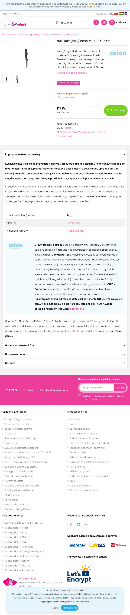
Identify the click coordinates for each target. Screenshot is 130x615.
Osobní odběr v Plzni (15, 541)
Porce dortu (11, 443)
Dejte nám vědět (82, 330)
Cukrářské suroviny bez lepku (20, 466)
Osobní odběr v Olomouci (18, 546)
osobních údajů (113, 396)
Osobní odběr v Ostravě (17, 537)
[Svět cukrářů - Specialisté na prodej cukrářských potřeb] (14, 22)
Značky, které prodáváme (18, 490)
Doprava (74, 424)
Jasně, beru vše (69, 608)
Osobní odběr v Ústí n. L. (17, 565)
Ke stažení (10, 433)
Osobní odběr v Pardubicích (19, 570)
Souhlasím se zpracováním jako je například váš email (105, 398)
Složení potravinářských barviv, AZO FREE (27, 452)
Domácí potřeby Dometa (18, 509)
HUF (22, 14)
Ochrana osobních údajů (83, 490)
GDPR (72, 480)
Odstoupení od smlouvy (82, 457)
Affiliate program (79, 471)
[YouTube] (86, 524)
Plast (77, 222)
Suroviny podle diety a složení (21, 447)
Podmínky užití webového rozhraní (88, 476)
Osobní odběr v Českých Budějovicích (25, 551)
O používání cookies (80, 485)
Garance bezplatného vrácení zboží (89, 443)
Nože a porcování (51, 34)
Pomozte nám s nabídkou (18, 476)
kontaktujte (77, 308)
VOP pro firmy (77, 466)
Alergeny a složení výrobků (19, 457)
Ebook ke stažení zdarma (18, 428)
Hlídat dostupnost (66, 97)
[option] (27, 54)
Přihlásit (120, 387)
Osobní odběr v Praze (16, 527)
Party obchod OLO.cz (16, 504)
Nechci (55, 608)
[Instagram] (78, 524)
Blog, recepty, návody (16, 424)
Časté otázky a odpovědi (18, 419)
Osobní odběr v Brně (15, 532)
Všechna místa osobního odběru (23, 523)
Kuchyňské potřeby (29, 34)
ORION (69, 128)
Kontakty (74, 419)
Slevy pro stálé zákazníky (18, 471)
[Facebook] (71, 524)
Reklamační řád (78, 452)
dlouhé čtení (102, 598)
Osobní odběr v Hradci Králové (21, 556)
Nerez (70, 222)
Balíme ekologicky (79, 428)
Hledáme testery (13, 495)
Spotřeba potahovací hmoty (20, 438)
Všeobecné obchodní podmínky (87, 447)
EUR (16, 14)
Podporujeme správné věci (84, 438)
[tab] (65, 154)
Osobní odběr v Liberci (16, 560)
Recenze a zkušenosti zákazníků (22, 485)
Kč (11, 14)
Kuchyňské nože (71, 34)
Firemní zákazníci (13, 480)
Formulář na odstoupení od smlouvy (89, 461)
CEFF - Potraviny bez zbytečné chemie (26, 461)
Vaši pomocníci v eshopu (83, 433)
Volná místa (11, 499)
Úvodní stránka (9, 34)
